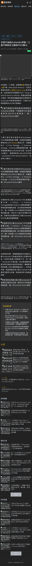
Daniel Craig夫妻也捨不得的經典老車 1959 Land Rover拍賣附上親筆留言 (17, 328)
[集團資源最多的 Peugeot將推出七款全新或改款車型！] (5, 522)
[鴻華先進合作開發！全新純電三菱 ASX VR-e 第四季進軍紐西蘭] (7, 352)
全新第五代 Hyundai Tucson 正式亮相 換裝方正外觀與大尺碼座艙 (21, 514)
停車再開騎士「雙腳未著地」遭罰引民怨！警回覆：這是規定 (21, 487)
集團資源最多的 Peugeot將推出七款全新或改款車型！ (20, 521)
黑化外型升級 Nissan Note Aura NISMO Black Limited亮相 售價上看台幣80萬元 (16, 317)
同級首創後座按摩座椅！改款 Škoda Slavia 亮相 (20, 411)
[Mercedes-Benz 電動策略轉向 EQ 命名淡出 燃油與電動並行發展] (5, 471)
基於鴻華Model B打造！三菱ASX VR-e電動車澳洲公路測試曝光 (21, 368)
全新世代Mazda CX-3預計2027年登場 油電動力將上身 (21, 504)
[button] (30, 2)
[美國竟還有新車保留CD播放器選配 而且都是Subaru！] (5, 538)
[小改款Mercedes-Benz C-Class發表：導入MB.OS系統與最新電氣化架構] (5, 422)
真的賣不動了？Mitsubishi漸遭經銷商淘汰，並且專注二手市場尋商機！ (20, 446)
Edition (13, 36)
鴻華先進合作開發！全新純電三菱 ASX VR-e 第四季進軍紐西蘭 (21, 352)
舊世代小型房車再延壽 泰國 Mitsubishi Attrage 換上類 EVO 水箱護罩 (21, 360)
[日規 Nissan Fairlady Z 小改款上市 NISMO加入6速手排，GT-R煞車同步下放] (5, 404)
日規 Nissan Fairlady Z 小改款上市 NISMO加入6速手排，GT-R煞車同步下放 (17, 311)
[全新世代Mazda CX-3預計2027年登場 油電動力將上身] (5, 505)
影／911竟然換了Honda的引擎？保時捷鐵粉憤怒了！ (21, 454)
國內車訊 (3, 6)
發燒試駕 (10, 6)
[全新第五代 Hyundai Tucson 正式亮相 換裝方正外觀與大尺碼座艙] (5, 514)
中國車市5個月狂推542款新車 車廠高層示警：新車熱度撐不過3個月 (16, 334)
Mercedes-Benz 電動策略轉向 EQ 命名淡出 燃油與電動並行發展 (21, 471)
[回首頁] (7, 2)
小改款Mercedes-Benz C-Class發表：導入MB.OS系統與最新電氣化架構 (21, 422)
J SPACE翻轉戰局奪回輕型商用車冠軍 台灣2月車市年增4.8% (21, 479)
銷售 (7, 36)
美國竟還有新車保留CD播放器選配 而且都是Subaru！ (20, 537)
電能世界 (24, 6)
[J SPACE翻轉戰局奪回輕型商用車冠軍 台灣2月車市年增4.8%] (5, 479)
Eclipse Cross (6, 39)
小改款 (20, 36)
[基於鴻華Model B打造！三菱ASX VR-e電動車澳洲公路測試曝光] (7, 368)
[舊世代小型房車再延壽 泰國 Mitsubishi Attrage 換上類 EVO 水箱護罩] (7, 360)
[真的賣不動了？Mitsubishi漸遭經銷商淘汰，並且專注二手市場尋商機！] (5, 447)
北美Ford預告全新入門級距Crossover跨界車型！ (20, 545)
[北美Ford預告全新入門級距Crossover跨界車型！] (5, 546)
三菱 (3, 36)
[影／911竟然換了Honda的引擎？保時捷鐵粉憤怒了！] (5, 455)
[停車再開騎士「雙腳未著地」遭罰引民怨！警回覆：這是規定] (5, 487)
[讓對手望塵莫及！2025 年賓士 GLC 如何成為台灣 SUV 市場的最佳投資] (5, 463)
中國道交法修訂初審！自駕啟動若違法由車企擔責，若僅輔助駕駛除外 (17, 323)
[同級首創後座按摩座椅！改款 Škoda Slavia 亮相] (5, 413)
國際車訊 (17, 6)
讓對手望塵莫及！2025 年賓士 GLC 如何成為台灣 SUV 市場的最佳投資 (21, 463)
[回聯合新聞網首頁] (2, 2)
